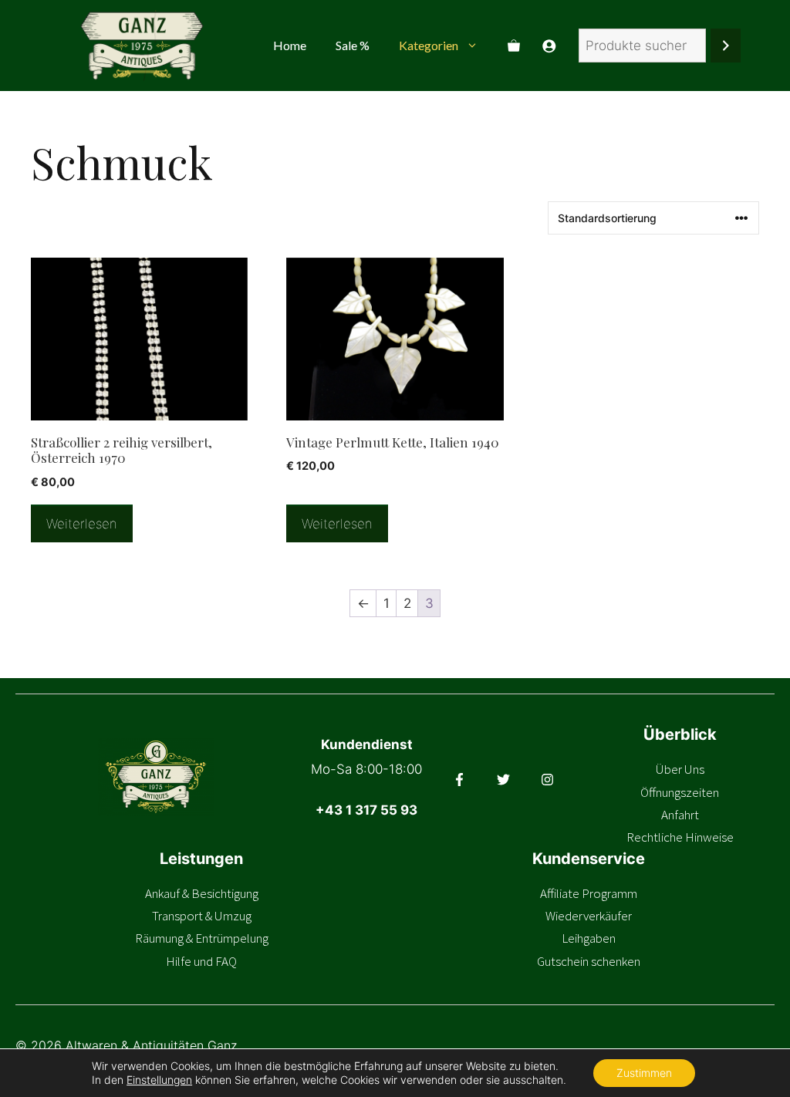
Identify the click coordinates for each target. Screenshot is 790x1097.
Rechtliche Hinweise (680, 837)
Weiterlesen (81, 524)
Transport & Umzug (202, 915)
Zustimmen (644, 1072)
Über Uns (680, 769)
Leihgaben (589, 938)
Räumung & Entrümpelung (201, 938)
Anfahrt (680, 814)
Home (289, 45)
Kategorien (428, 45)
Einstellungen (159, 1079)
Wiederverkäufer (588, 915)
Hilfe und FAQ (201, 961)
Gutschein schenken (588, 961)
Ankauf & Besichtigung (201, 893)
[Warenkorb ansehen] (514, 45)
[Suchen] (726, 46)
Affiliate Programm (588, 893)
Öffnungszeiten (679, 792)
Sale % (353, 45)
